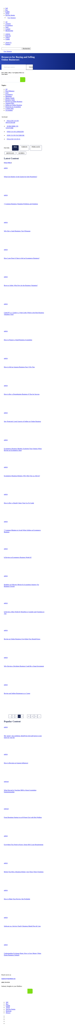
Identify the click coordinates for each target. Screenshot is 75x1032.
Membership (9, 30)
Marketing (8, 96)
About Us (8, 42)
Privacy (8, 1013)
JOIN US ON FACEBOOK (15, 135)
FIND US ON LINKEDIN (15, 131)
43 (32, 716)
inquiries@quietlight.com (8, 978)
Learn (7, 12)
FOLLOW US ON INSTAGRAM (12, 121)
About (7, 13)
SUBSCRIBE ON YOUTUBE (12, 127)
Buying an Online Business (13, 101)
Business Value (10, 100)
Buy (6, 10)
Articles (7, 34)
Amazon (8, 23)
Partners (7, 44)
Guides (7, 39)
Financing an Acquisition (13, 107)
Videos (7, 37)
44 (35, 716)
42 (28, 716)
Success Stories (10, 15)
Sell (6, 8)
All (6, 22)
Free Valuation (12, 18)
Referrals (8, 1011)
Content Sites (9, 108)
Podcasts (8, 36)
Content (7, 29)
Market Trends (9, 98)
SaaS (6, 27)
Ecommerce (9, 25)
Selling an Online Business (13, 105)
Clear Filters (7, 162)
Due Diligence (9, 91)
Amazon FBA (9, 103)
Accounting (9, 110)
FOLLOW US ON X (13, 139)
